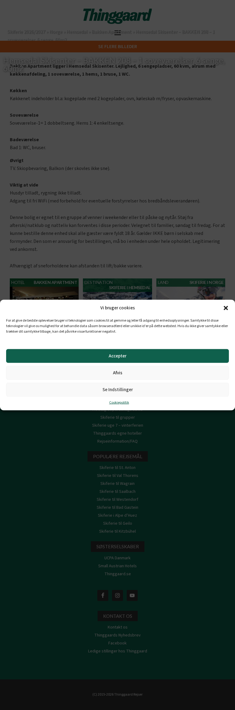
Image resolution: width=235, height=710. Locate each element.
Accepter (117, 356)
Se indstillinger (118, 389)
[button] (226, 308)
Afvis (117, 372)
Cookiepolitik (119, 402)
